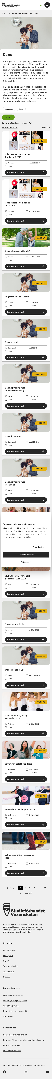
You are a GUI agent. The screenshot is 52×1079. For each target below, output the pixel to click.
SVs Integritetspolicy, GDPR (15, 1000)
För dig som (8, 955)
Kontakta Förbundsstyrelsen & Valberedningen (23, 1040)
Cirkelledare (8, 971)
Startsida (6, 13)
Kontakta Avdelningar (12, 1045)
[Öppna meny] (47, 5)
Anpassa (24, 562)
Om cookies (8, 1016)
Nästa (27, 893)
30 (20, 893)
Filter (8, 117)
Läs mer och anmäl (15, 172)
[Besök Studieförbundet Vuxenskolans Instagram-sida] (26, 1072)
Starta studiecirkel (11, 966)
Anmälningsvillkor (11, 1005)
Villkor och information (13, 995)
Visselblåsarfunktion (12, 1050)
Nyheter (6, 976)
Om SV (6, 961)
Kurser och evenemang (22, 13)
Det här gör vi (9, 950)
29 (45, 888)
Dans (36, 13)
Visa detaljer (38, 547)
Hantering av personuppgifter (16, 1011)
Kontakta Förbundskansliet (15, 1034)
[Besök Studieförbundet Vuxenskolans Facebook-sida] (4, 1072)
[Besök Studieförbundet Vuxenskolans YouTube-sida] (47, 1072)
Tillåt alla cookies (26, 554)
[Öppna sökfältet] (40, 4)
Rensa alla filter (9, 127)
